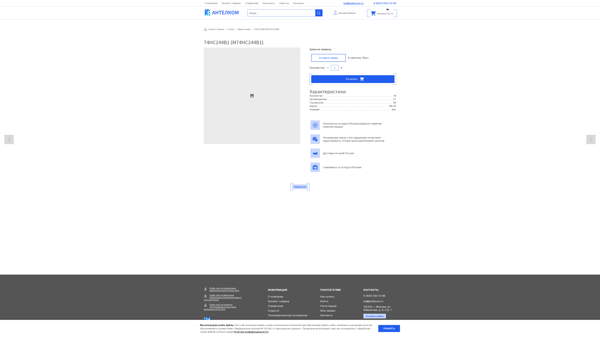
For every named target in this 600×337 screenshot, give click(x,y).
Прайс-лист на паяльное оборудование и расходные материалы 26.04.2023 (220, 306)
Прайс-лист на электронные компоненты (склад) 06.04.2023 (224, 289)
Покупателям (330, 289)
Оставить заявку (328, 57)
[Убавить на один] (328, 68)
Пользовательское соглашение (287, 315)
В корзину (352, 78)
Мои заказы (327, 310)
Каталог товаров (231, 3)
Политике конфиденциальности (251, 331)
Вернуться (300, 186)
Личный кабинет (347, 13)
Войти (324, 301)
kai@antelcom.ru (373, 301)
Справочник (251, 3)
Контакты (298, 3)
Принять (389, 328)
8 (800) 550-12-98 (374, 295)
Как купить (269, 3)
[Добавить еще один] (341, 68)
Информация (277, 289)
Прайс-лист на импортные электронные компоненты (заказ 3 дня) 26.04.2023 (222, 297)
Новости (284, 3)
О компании (211, 3)
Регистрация (328, 306)
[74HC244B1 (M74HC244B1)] (252, 96)
